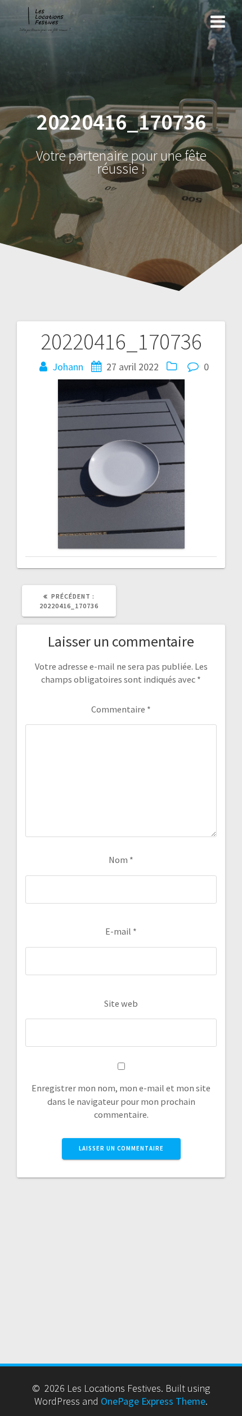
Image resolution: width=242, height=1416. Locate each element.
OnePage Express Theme (153, 1401)
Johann (67, 366)
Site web (121, 1003)
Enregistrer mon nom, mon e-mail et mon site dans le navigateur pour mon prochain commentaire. (121, 1101)
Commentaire (121, 709)
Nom (121, 859)
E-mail (121, 931)
